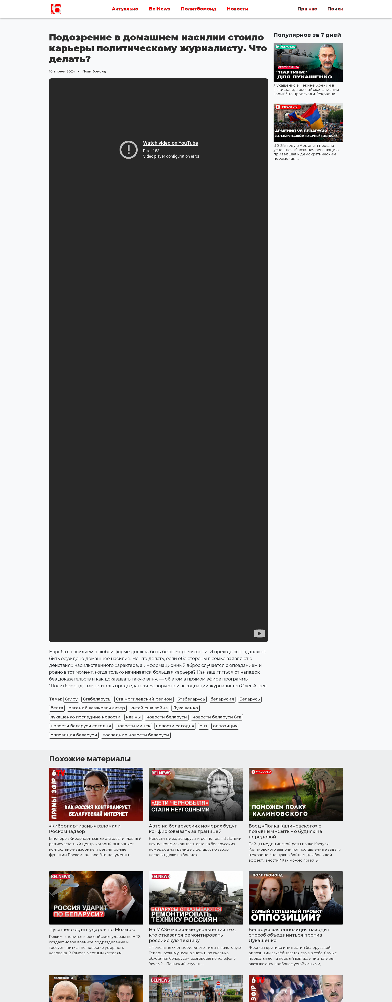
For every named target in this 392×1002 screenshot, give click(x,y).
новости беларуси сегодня (81, 725)
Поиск (335, 9)
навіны (133, 717)
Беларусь (249, 699)
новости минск (133, 725)
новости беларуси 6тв (216, 717)
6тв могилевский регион (144, 699)
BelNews (159, 9)
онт (204, 725)
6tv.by (71, 699)
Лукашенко (185, 707)
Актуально (125, 9)
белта (57, 707)
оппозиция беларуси (74, 735)
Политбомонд (198, 9)
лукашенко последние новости (85, 717)
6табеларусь (96, 699)
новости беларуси (166, 717)
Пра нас (307, 9)
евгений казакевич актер (97, 707)
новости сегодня (175, 725)
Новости (237, 9)
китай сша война (149, 707)
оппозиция (225, 725)
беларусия (222, 699)
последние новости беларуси (136, 735)
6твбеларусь (191, 699)
